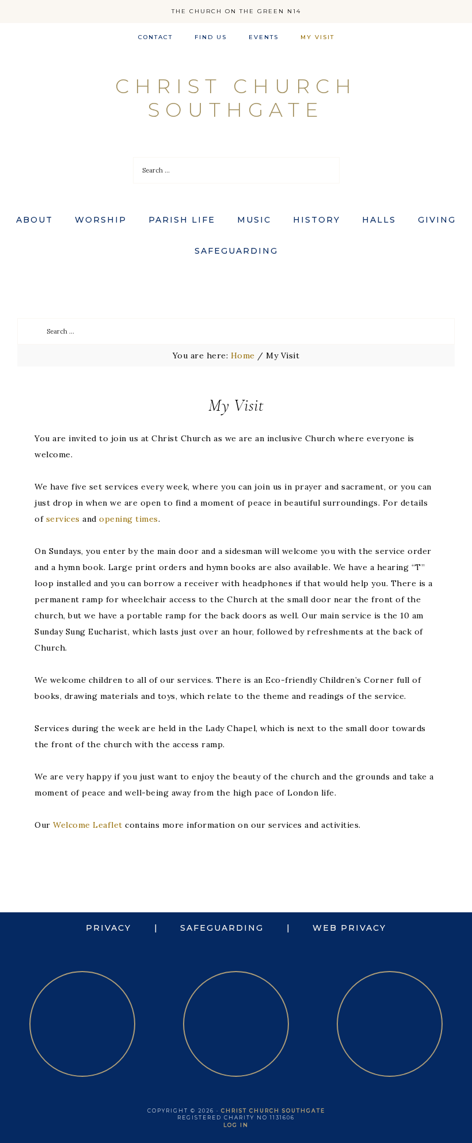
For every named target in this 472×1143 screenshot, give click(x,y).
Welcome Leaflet (88, 825)
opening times (128, 519)
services (63, 519)
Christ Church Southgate (236, 98)
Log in (236, 1125)
